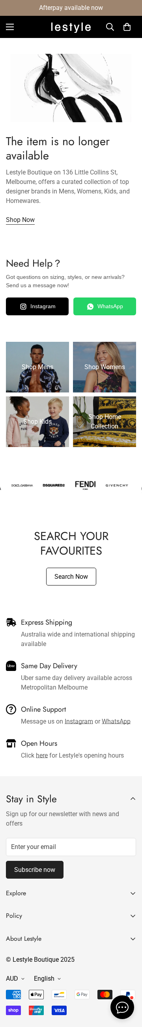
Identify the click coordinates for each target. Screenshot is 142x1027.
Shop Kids (37, 421)
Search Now (71, 576)
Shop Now (20, 220)
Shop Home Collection (104, 421)
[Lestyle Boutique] (71, 27)
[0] (127, 27)
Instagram (43, 306)
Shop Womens (104, 367)
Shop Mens (37, 367)
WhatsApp (110, 306)
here (42, 755)
